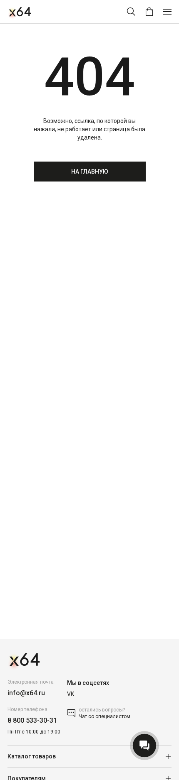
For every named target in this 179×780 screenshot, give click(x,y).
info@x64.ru (26, 693)
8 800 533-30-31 (32, 720)
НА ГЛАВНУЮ (89, 171)
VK (70, 694)
